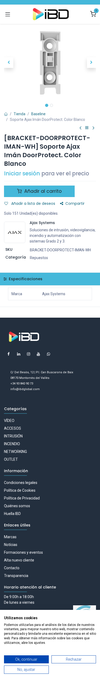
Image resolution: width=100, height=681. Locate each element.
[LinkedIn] (18, 354)
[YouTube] (38, 354)
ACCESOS (12, 428)
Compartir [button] (75, 203)
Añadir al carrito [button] (42, 191)
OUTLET (11, 459)
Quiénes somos (17, 506)
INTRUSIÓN (13, 436)
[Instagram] (28, 354)
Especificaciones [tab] (25, 279)
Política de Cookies (19, 490)
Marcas (10, 537)
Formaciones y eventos (23, 552)
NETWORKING (15, 451)
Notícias (10, 545)
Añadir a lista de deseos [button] (32, 203)
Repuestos (39, 258)
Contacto (11, 568)
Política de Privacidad (22, 498)
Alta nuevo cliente (19, 560)
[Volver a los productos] (87, 128)
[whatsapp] (48, 354)
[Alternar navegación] (7, 14)
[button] (8, 62)
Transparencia (16, 576)
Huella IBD (12, 513)
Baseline (38, 114)
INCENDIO (12, 444)
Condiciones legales (20, 482)
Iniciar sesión (22, 173)
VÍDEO (9, 420)
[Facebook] (8, 354)
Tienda (19, 114)
